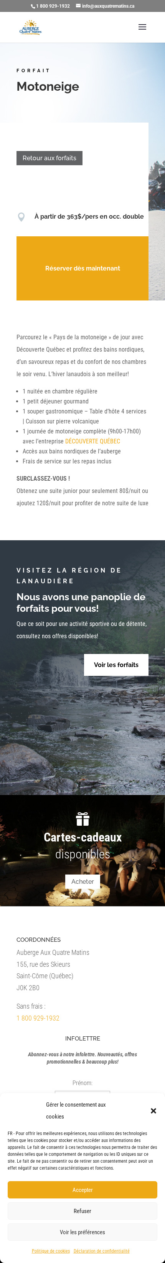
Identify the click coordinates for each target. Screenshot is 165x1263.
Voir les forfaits (116, 665)
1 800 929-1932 (37, 1018)
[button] (153, 1111)
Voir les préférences (82, 1232)
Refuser (82, 1211)
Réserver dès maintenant (82, 268)
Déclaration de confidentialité (102, 1251)
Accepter (83, 1190)
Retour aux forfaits (49, 158)
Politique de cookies (51, 1251)
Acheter (82, 881)
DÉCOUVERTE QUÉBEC (92, 441)
